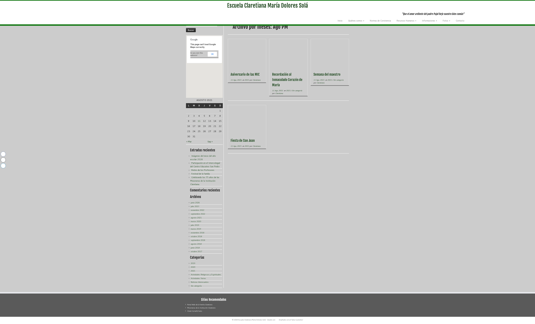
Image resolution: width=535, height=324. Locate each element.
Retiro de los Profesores (202, 170)
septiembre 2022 (198, 214)
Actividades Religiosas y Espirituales (206, 274)
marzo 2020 (196, 221)
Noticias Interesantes (200, 282)
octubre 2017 (196, 251)
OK (212, 54)
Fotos (446, 20)
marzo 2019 (196, 229)
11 (199, 121)
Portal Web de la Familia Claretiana (199, 305)
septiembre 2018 (198, 240)
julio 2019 (195, 225)
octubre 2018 (196, 236)
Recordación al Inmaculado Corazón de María (287, 79)
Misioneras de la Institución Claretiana (201, 308)
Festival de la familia (200, 173)
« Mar (189, 141)
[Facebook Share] (3, 154)
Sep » (210, 141)
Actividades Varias (198, 278)
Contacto (460, 20)
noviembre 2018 (197, 232)
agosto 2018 (196, 244)
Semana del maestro (326, 74)
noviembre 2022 (197, 210)
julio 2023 (195, 206)
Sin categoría (196, 286)
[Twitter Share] (3, 159)
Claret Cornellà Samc (194, 311)
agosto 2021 (196, 217)
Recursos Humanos (406, 20)
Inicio (339, 20)
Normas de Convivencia (380, 20)
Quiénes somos (355, 20)
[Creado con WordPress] (277, 319)
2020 (193, 267)
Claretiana (256, 80)
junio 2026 (195, 202)
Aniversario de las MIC (245, 74)
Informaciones (429, 20)
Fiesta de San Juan (243, 140)
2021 (193, 271)
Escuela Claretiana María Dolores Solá (267, 5)
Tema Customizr (297, 320)
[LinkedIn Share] (3, 165)
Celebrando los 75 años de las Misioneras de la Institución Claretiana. (204, 181)
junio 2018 (195, 247)
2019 (193, 263)
